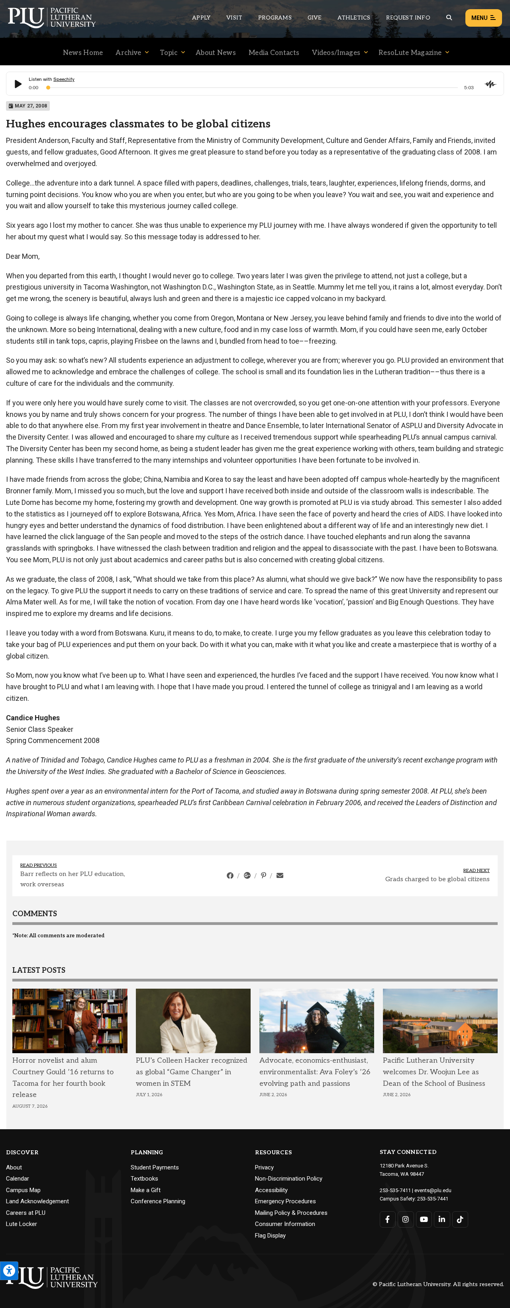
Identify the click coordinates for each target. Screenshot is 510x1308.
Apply (201, 17)
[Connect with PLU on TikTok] (460, 1219)
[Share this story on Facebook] (231, 876)
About (14, 1167)
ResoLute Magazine (410, 53)
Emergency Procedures (285, 1201)
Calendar (17, 1178)
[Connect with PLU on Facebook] (388, 1219)
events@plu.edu (432, 1190)
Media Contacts (274, 53)
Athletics (354, 17)
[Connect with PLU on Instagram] (406, 1219)
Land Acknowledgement (37, 1201)
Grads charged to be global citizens (437, 879)
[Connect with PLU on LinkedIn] (442, 1219)
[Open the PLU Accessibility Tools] (9, 1270)
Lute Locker (21, 1224)
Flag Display (270, 1235)
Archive (128, 53)
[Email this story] (280, 876)
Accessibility (271, 1190)
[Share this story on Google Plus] (248, 876)
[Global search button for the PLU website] (449, 17)
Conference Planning (158, 1201)
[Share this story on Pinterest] (264, 876)
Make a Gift (146, 1190)
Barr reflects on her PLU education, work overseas (72, 879)
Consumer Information (285, 1224)
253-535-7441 (432, 1199)
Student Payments (155, 1167)
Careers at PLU (25, 1212)
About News (216, 53)
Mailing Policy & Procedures (291, 1212)
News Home (83, 53)
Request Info (408, 17)
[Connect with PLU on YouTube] (424, 1219)
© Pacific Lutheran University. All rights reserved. (438, 1285)
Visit (234, 17)
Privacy (264, 1167)
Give (315, 17)
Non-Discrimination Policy (288, 1178)
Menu (479, 18)
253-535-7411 (395, 1190)
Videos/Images (336, 53)
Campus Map (23, 1190)
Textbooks (144, 1178)
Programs (275, 17)
